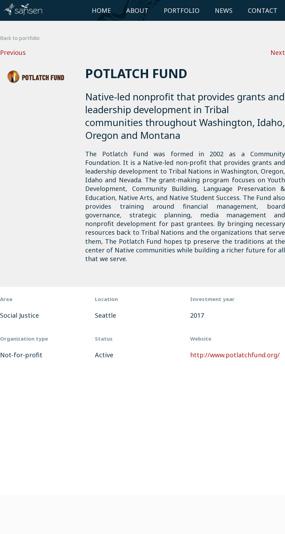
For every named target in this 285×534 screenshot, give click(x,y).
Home (101, 10)
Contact (262, 10)
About (137, 10)
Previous (13, 52)
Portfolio (182, 10)
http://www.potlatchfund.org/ (235, 355)
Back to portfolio (20, 38)
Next (277, 52)
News (224, 10)
